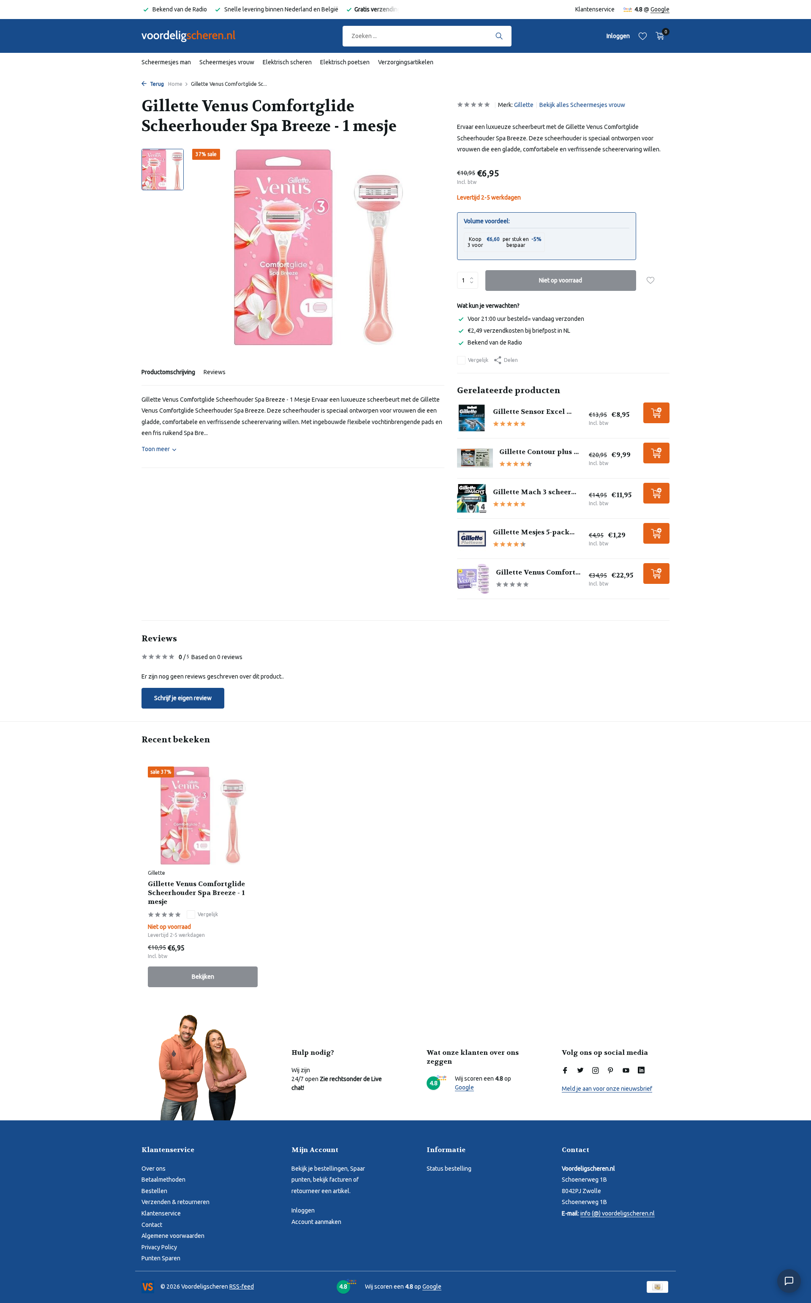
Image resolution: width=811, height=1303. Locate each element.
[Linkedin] (641, 1071)
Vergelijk (478, 360)
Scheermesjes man (166, 62)
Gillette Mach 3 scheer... (534, 491)
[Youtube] (626, 1071)
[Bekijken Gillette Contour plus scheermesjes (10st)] (475, 458)
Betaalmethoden (163, 1179)
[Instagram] (595, 1071)
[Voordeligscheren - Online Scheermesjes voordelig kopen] (196, 36)
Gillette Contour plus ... (539, 451)
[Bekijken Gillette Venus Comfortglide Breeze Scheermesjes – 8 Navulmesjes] (473, 579)
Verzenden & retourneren (176, 1202)
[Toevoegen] (656, 412)
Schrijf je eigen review (183, 698)
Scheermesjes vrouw (226, 62)
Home (175, 84)
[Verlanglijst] (642, 36)
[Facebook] (565, 1071)
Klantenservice (595, 9)
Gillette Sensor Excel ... (532, 411)
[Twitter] (580, 1071)
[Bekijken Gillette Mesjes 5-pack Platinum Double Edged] (472, 538)
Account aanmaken (316, 1221)
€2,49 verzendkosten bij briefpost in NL (519, 330)
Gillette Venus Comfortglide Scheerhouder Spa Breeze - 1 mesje (196, 893)
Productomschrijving (168, 372)
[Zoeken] (499, 36)
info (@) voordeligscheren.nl (617, 1213)
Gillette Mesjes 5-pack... (533, 532)
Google (659, 9)
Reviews (215, 372)
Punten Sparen (161, 1258)
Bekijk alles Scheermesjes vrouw (582, 104)
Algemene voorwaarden (173, 1235)
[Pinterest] (610, 1071)
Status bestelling (449, 1168)
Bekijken (203, 976)
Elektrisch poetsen (345, 62)
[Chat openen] (789, 1281)
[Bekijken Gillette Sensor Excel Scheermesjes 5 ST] (472, 418)
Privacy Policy (159, 1247)
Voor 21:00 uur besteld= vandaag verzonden (526, 318)
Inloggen (303, 1210)
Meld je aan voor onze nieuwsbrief (607, 1088)
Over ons (154, 1168)
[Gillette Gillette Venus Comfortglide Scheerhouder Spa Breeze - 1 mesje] (203, 815)
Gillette (523, 104)
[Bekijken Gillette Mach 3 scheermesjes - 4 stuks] (472, 498)
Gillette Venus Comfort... (538, 572)
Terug (156, 84)
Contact (152, 1224)
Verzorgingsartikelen (405, 62)
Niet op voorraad (560, 280)
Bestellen (154, 1191)
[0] (657, 36)
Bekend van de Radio (495, 342)
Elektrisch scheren (287, 62)
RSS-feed (241, 1286)
